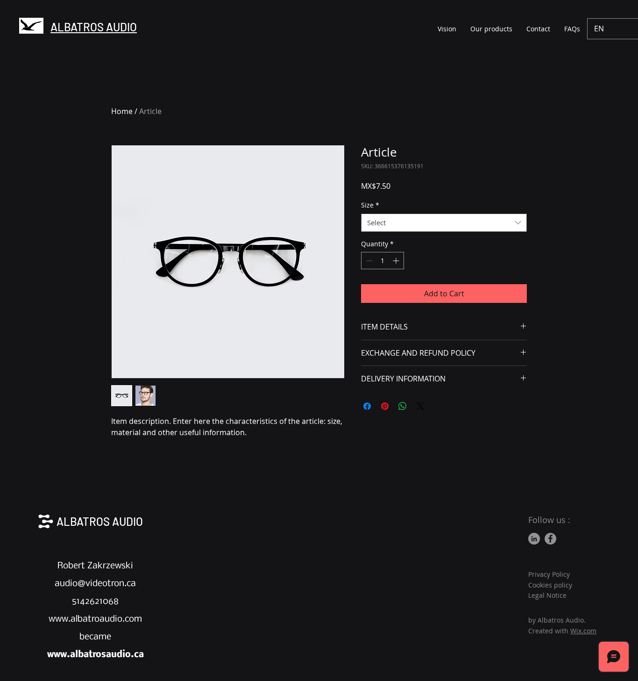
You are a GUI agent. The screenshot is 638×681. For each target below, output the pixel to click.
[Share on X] (420, 406)
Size (370, 205)
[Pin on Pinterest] (384, 406)
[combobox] (444, 223)
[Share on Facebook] (367, 406)
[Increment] (397, 260)
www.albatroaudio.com (95, 619)
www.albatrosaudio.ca (95, 654)
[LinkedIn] (534, 539)
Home (122, 111)
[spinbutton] (382, 260)
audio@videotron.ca (95, 583)
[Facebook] (550, 539)
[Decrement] (368, 260)
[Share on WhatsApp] (402, 406)
